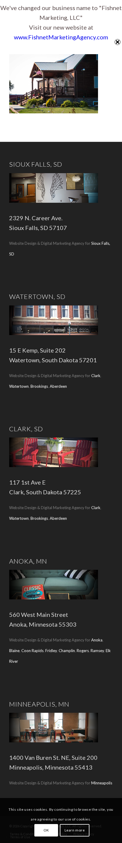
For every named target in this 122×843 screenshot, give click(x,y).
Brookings (39, 386)
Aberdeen (58, 386)
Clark (95, 375)
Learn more (75, 830)
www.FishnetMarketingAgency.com (61, 37)
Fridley (51, 650)
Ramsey (97, 650)
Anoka (96, 640)
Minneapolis (101, 783)
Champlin (67, 650)
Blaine (14, 650)
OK (46, 830)
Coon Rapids (32, 650)
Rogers (83, 650)
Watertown (19, 386)
